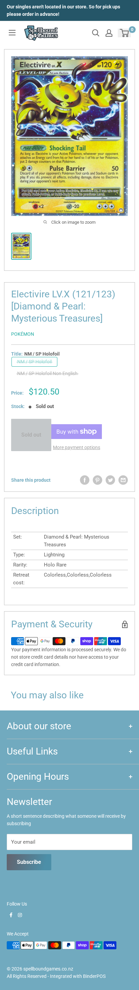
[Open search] (96, 33)
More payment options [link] (76, 447)
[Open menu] (12, 33)
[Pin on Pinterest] (97, 480)
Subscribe (29, 862)
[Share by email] (123, 480)
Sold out (31, 435)
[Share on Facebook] (84, 480)
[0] (124, 33)
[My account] (109, 33)
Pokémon (22, 334)
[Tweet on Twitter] (110, 480)
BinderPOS (94, 976)
